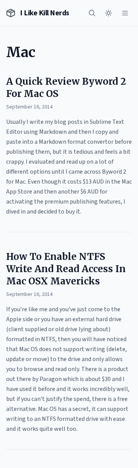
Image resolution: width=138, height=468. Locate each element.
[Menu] (125, 13)
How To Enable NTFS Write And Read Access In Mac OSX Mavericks (66, 269)
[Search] (92, 13)
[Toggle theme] (108, 13)
